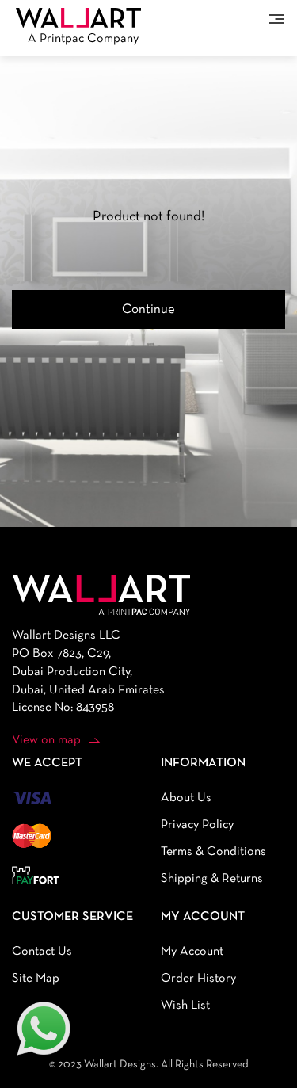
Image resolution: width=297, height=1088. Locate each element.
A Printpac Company (83, 38)
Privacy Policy (197, 824)
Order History (198, 978)
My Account (192, 951)
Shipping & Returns (212, 878)
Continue (148, 309)
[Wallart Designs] (78, 17)
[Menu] (277, 19)
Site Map (35, 978)
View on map (46, 740)
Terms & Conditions (213, 851)
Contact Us (42, 951)
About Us (186, 798)
